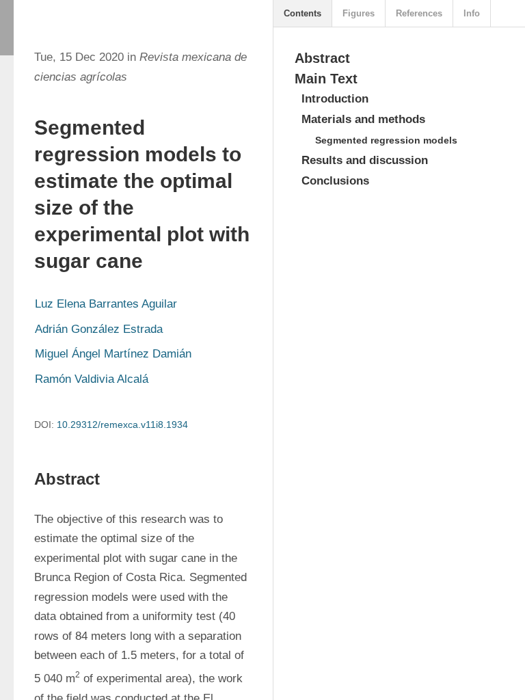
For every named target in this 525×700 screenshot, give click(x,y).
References (419, 13)
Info (471, 13)
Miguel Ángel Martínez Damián (113, 353)
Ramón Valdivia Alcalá (91, 379)
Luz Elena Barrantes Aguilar (106, 303)
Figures (358, 13)
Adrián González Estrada (99, 329)
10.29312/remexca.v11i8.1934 (122, 424)
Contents (302, 13)
